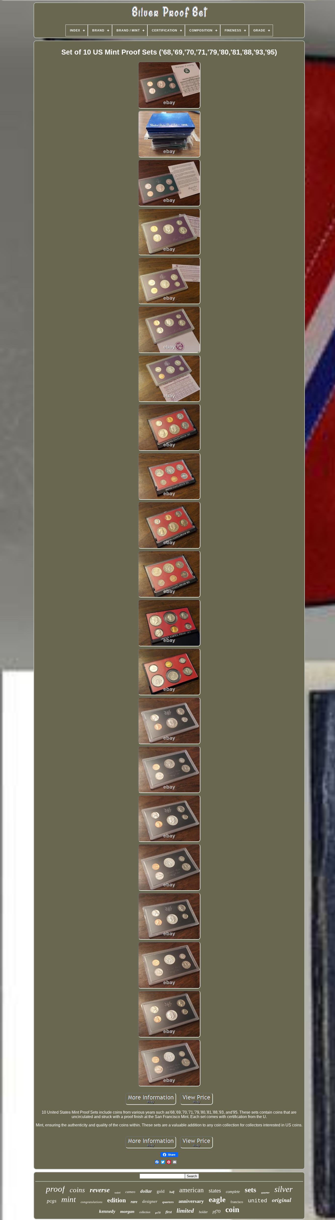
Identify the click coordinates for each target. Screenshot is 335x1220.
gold (161, 1191)
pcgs (51, 1201)
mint (68, 1199)
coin (232, 1209)
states (215, 1191)
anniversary (191, 1201)
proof (55, 1189)
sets (250, 1190)
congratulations (91, 1202)
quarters (168, 1202)
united (257, 1201)
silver (283, 1189)
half (171, 1192)
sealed (117, 1192)
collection (144, 1212)
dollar (146, 1191)
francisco (237, 1202)
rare (134, 1202)
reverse (100, 1190)
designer (149, 1201)
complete (233, 1192)
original (281, 1200)
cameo (130, 1192)
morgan (127, 1211)
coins (77, 1190)
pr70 (158, 1212)
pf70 (216, 1211)
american (191, 1190)
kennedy (107, 1211)
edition (116, 1200)
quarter (265, 1192)
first (169, 1212)
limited (185, 1210)
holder (203, 1212)
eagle (217, 1199)
